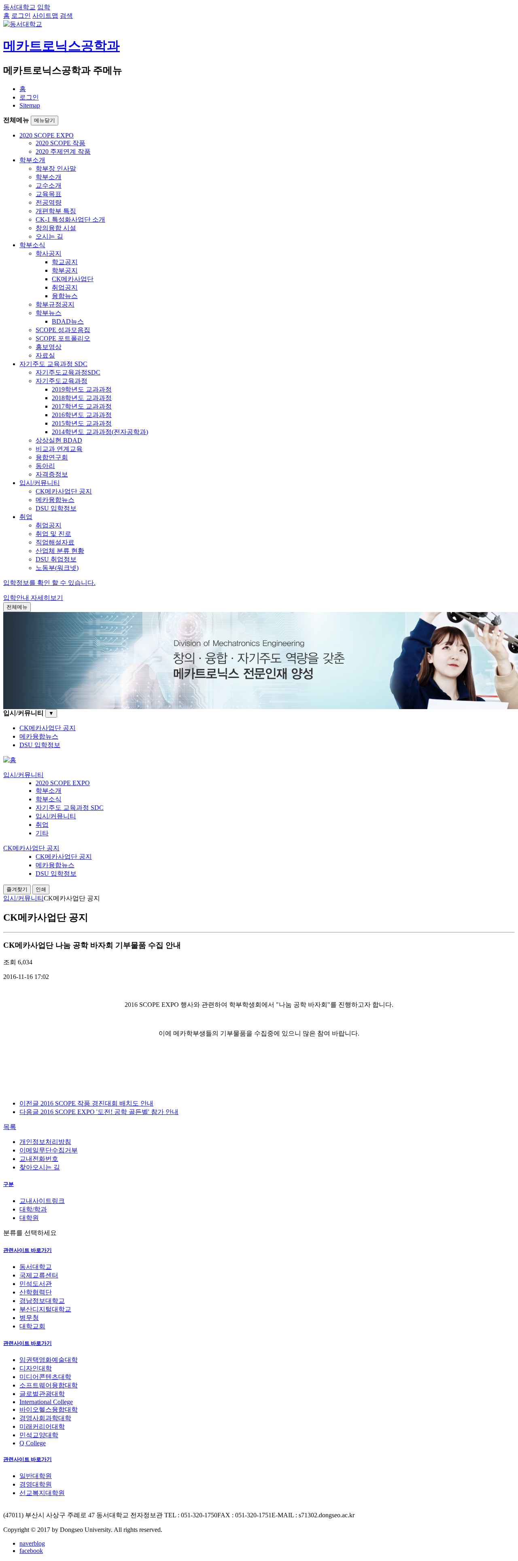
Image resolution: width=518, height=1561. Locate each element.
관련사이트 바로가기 (27, 1250)
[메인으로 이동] (9, 759)
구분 (8, 1184)
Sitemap (29, 105)
